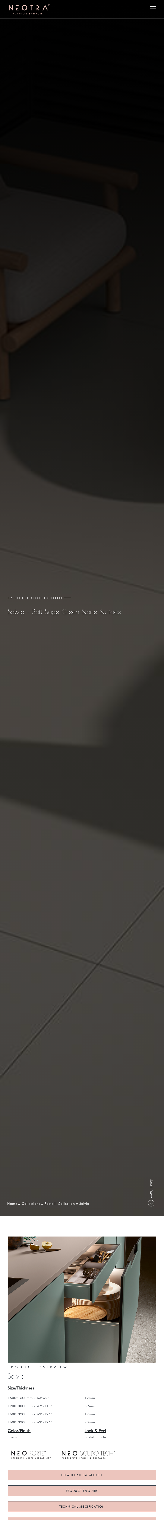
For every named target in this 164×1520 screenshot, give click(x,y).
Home (12, 1204)
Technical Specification (82, 1506)
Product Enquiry (82, 1490)
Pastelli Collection (60, 1204)
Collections (31, 1204)
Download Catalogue (82, 1475)
